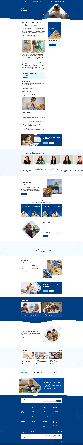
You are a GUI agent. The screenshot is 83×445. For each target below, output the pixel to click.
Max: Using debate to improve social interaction (49, 314)
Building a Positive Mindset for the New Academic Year (27, 362)
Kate (49, 164)
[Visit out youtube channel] (61, 431)
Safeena (62, 164)
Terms (57, 441)
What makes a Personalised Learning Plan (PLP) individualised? (41, 362)
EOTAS (54, 205)
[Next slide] (55, 153)
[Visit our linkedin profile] (57, 431)
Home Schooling (46, 205)
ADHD (27, 65)
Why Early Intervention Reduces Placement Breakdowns (55, 362)
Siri (75, 164)
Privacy (56, 441)
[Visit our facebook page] (58, 431)
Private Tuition (24, 205)
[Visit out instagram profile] (60, 431)
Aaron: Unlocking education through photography (29, 314)
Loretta (23, 164)
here (24, 118)
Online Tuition (34, 205)
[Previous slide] (54, 153)
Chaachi (36, 164)
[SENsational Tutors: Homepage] (24, 1)
